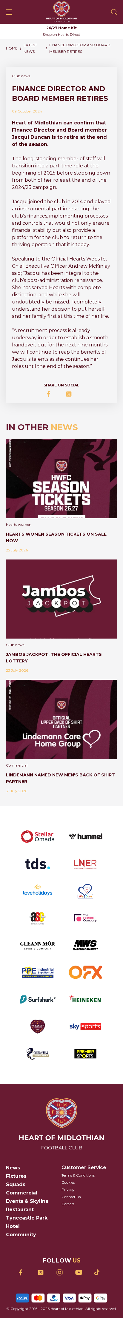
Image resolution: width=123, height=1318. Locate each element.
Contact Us (71, 1196)
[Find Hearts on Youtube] (80, 1272)
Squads (15, 1184)
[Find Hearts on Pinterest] (99, 1272)
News (13, 1168)
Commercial (21, 1193)
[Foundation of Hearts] (38, 1026)
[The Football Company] (85, 918)
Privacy (68, 1189)
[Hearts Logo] (61, 11)
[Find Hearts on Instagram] (61, 1272)
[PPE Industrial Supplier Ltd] (38, 972)
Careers (67, 1204)
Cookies (68, 1182)
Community (21, 1234)
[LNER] (85, 863)
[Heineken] (85, 999)
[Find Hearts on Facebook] (24, 1272)
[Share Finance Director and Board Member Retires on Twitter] (71, 394)
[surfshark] (38, 999)
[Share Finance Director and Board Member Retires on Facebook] (52, 394)
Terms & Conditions (78, 1175)
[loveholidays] (38, 890)
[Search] (114, 12)
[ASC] (38, 918)
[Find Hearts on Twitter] (43, 1272)
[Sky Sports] (85, 1026)
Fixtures (16, 1176)
